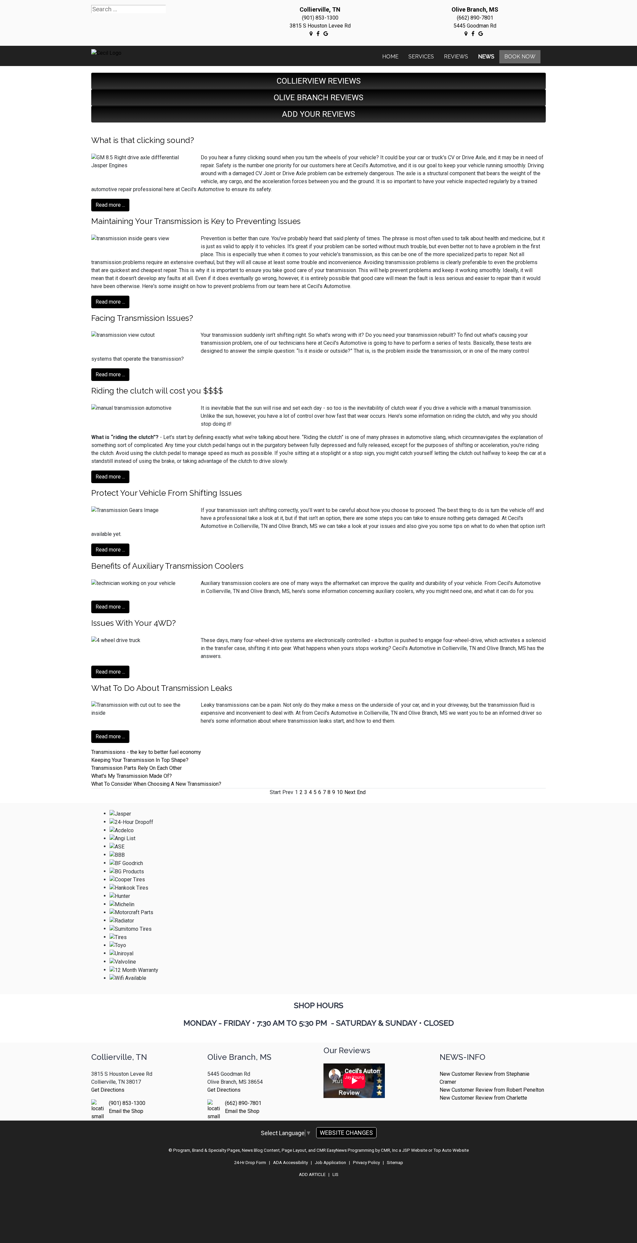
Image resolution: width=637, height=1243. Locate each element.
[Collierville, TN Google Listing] (311, 33)
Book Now (519, 56)
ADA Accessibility (290, 1162)
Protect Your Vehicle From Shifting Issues (166, 493)
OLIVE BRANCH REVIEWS (318, 97)
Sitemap (395, 1162)
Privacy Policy (366, 1162)
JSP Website (414, 1150)
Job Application (330, 1162)
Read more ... (110, 205)
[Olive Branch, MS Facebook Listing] (472, 33)
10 (340, 792)
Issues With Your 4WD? (133, 623)
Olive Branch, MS (475, 9)
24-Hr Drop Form (250, 1162)
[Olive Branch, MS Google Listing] (465, 33)
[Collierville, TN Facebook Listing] (318, 33)
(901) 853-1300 (320, 18)
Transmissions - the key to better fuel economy (146, 752)
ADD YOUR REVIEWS (318, 114)
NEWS (486, 56)
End (361, 792)
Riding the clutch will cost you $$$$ (157, 391)
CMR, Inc (389, 1150)
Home (390, 56)
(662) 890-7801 (475, 18)
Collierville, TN (320, 9)
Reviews (456, 56)
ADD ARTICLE (312, 1174)
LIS (335, 1174)
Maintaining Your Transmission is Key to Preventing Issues (196, 221)
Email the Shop (126, 1111)
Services (421, 56)
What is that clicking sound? (142, 140)
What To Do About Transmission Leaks (161, 688)
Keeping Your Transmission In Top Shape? (139, 760)
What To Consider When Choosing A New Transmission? (156, 784)
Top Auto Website (451, 1150)
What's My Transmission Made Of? (131, 776)
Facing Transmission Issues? (142, 318)
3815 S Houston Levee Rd (320, 26)
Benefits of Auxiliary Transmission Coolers (167, 566)
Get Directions (107, 1090)
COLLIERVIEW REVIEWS (319, 81)
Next (349, 792)
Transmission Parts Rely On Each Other (136, 768)
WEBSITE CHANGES (346, 1132)
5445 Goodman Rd (475, 26)
